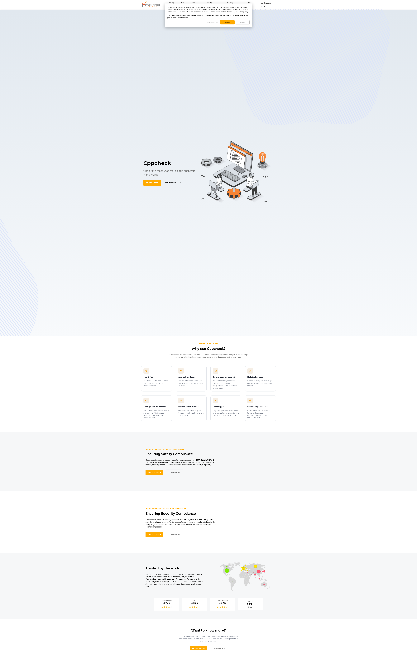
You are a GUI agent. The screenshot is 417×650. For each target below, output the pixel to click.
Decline (242, 22)
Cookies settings (212, 22)
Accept (227, 22)
